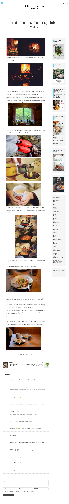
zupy (54, 264)
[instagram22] (65, 4)
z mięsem (55, 259)
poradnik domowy (56, 240)
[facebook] (63, 4)
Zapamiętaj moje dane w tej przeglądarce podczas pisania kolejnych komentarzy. (20, 491)
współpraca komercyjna (58, 257)
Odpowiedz (43, 377)
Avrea (11, 456)
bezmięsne (55, 203)
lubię (54, 221)
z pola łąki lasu (56, 260)
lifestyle (54, 220)
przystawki (55, 243)
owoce (54, 232)
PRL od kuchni (56, 200)
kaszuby (27, 354)
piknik (54, 236)
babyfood (55, 201)
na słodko (55, 225)
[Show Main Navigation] (2, 3)
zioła (31, 354)
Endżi (11, 440)
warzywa (55, 252)
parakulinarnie (56, 233)
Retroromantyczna (14, 377)
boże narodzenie (56, 206)
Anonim (15, 462)
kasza (24, 354)
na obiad (55, 224)
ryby (54, 245)
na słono (55, 226)
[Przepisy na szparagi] (58, 51)
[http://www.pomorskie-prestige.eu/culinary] (58, 184)
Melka (11, 386)
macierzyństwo (56, 222)
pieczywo (55, 235)
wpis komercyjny (56, 254)
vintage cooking (56, 250)
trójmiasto (55, 249)
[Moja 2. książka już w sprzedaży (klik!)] (58, 128)
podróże (54, 238)
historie (54, 214)
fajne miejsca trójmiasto (58, 213)
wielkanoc (55, 253)
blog (54, 204)
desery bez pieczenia (57, 210)
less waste (55, 218)
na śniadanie (55, 228)
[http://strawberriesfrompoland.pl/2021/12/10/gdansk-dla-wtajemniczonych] (58, 75)
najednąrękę (55, 229)
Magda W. (12, 449)
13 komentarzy (34, 30)
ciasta (54, 207)
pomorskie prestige (57, 239)
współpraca (55, 256)
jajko (21, 354)
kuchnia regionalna (57, 217)
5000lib (11, 433)
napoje (54, 231)
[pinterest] (67, 4)
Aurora (11, 396)
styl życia (55, 247)
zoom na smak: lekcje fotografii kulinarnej (57, 262)
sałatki (54, 246)
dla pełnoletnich (56, 211)
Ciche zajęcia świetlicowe (16, 403)
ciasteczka (55, 208)
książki (54, 215)
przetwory (55, 242)
